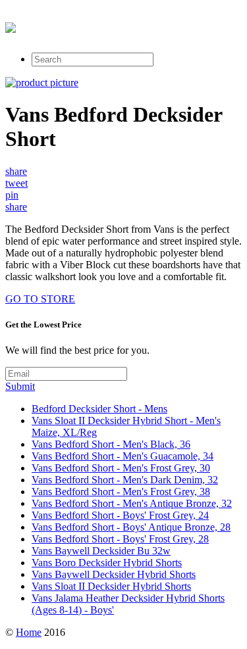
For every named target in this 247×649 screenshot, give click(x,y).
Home (28, 632)
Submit (20, 386)
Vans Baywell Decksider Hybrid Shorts (114, 574)
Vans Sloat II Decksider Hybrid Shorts (111, 586)
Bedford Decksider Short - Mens (99, 408)
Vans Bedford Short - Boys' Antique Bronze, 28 (131, 527)
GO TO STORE (40, 298)
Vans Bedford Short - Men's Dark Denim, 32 (125, 479)
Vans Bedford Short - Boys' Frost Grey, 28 (120, 538)
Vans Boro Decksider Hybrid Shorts (107, 562)
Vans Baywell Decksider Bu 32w (101, 550)
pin (11, 195)
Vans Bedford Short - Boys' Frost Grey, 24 (120, 515)
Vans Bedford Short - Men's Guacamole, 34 (122, 456)
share (16, 171)
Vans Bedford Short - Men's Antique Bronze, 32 (132, 503)
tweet (16, 183)
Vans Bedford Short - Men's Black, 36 (111, 444)
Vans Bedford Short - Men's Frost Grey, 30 (121, 467)
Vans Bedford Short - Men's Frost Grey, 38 (121, 491)
